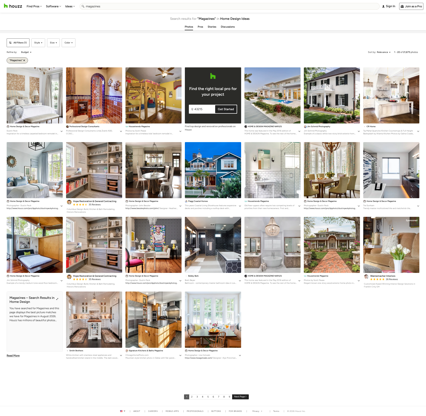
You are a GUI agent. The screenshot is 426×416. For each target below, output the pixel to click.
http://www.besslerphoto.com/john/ (142, 208)
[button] (18, 42)
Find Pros (33, 6)
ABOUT (136, 411)
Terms (276, 411)
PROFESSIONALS (195, 411)
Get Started (226, 109)
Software (52, 6)
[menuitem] (34, 6)
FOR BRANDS (235, 411)
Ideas (68, 6)
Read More (13, 355)
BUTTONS (216, 411)
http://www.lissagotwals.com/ (199, 358)
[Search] (83, 6)
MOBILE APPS (172, 411)
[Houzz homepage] (13, 5)
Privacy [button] (255, 411)
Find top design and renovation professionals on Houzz (210, 128)
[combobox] (230, 6)
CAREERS (153, 411)
